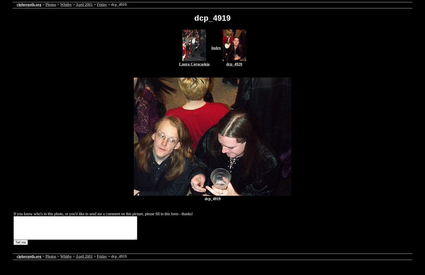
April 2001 (84, 4)
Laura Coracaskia (194, 64)
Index (216, 48)
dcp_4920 (234, 64)
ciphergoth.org (29, 4)
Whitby (66, 4)
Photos (51, 4)
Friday (102, 4)
